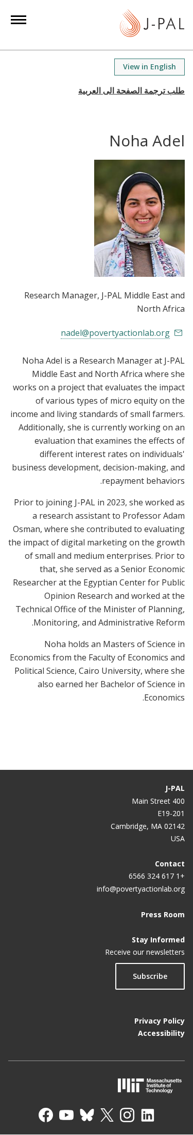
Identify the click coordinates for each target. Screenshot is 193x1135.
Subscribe (150, 976)
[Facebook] (46, 1115)
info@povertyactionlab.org (141, 889)
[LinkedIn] (148, 1115)
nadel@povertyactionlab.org (115, 332)
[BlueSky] (87, 1115)
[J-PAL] (152, 25)
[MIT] (96, 1085)
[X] (107, 1115)
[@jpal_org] (127, 1115)
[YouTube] (66, 1115)
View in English (149, 66)
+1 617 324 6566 (157, 876)
